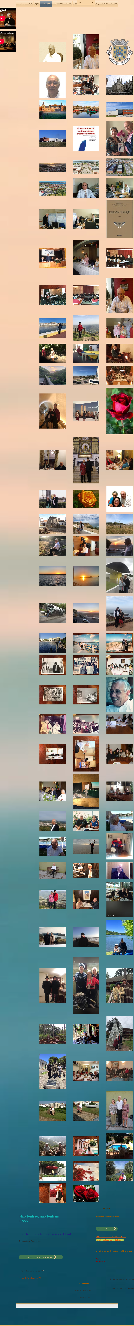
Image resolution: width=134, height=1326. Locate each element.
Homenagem (83, 1283)
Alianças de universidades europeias (107, 1216)
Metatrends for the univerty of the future (114, 1251)
